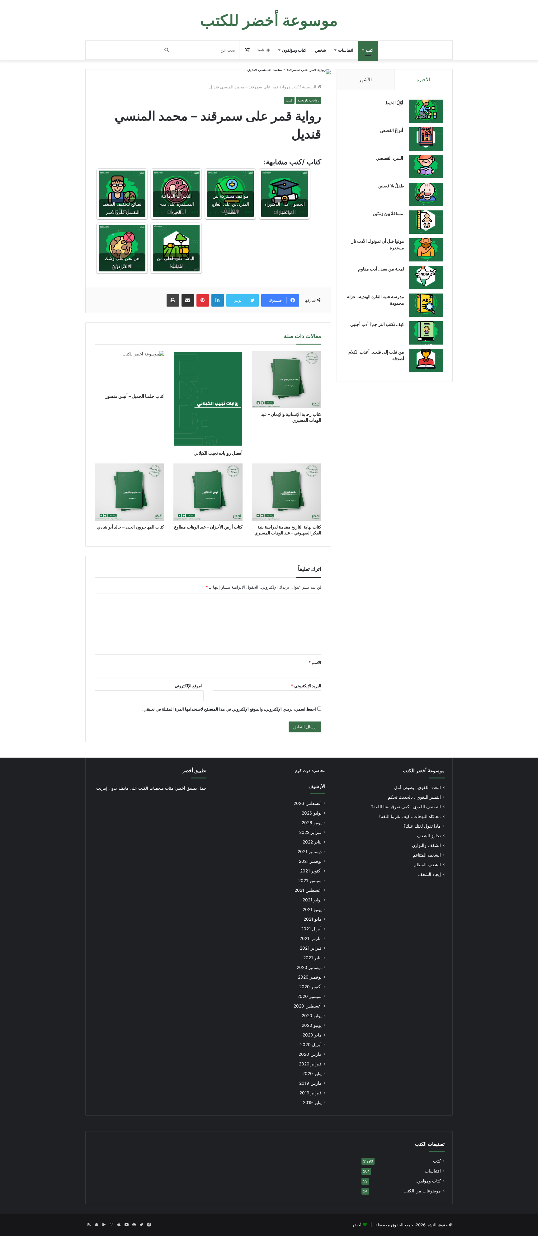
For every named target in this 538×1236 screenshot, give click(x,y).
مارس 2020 (310, 1054)
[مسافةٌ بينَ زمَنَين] (426, 222)
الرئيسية (310, 86)
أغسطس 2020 (308, 1005)
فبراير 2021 (311, 948)
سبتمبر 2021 (310, 880)
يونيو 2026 (312, 822)
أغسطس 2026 (308, 803)
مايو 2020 (312, 1034)
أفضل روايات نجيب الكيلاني (218, 453)
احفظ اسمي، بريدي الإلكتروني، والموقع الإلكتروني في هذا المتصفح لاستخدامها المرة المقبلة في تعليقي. (229, 709)
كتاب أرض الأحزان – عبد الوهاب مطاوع (208, 526)
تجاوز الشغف (429, 835)
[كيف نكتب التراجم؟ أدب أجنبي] (426, 333)
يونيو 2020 (312, 1025)
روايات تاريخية (308, 100)
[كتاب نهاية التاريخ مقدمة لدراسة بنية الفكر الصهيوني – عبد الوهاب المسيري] (286, 491)
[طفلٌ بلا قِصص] (426, 194)
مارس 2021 (311, 938)
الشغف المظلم (427, 864)
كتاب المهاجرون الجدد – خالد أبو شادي (130, 526)
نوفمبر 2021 (310, 861)
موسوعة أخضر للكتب (424, 770)
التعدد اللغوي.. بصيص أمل (417, 787)
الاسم (315, 662)
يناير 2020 (312, 1073)
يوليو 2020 (312, 1015)
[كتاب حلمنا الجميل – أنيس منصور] (129, 370)
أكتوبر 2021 (311, 870)
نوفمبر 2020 (310, 977)
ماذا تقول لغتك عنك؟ (422, 826)
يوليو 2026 (312, 813)
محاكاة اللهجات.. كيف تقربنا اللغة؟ (410, 816)
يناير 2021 (312, 957)
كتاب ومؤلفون (294, 50)
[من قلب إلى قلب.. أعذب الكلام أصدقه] (426, 360)
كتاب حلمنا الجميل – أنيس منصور (135, 396)
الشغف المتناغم (427, 855)
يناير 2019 (312, 1102)
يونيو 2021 (312, 909)
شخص (320, 50)
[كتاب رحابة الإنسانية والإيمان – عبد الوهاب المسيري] (286, 379)
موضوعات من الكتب (422, 1190)
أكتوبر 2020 (310, 986)
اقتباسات (345, 50)
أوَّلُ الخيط (394, 102)
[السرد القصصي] (426, 166)
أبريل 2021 (311, 928)
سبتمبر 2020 (309, 996)
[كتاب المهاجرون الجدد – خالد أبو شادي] (129, 491)
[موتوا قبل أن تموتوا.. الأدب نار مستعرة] (426, 249)
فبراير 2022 (310, 832)
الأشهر (365, 79)
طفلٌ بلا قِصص (391, 185)
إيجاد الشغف (429, 874)
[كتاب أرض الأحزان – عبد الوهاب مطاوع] (208, 491)
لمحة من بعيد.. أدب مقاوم (381, 268)
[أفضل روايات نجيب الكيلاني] (208, 399)
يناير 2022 (312, 841)
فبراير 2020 (310, 1063)
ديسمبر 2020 (309, 967)
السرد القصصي (390, 158)
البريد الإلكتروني (306, 685)
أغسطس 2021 (308, 890)
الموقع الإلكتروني (189, 685)
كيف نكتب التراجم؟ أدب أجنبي (377, 324)
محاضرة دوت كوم (310, 770)
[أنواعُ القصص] (426, 139)
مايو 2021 (313, 919)
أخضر (356, 1224)
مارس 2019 (310, 1083)
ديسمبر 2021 (310, 851)
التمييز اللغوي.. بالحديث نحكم (414, 797)
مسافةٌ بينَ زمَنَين (388, 213)
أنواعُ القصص (392, 130)
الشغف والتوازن (426, 845)
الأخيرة (423, 79)
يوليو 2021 (312, 899)
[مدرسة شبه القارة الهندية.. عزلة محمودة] (426, 305)
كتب (369, 50)
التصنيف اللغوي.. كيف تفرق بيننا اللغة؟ (406, 806)
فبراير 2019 (311, 1092)
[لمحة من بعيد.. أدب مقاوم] (426, 277)
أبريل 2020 (311, 1044)
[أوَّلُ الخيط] (426, 111)
